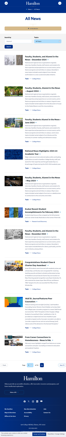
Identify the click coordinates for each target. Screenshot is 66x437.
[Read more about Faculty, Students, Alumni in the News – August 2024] (14, 91)
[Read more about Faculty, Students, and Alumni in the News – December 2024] (14, 60)
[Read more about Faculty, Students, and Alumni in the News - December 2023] (14, 234)
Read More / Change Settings (56, 434)
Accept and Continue (39, 434)
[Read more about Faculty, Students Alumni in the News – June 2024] (14, 123)
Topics (36, 37)
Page (23, 365)
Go (42, 365)
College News (36, 79)
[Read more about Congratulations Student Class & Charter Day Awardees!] (14, 266)
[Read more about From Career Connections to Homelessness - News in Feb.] (14, 341)
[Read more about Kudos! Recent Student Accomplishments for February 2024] (14, 212)
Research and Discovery (39, 221)
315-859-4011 (33, 428)
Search (9, 47)
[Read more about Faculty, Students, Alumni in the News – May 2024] (14, 181)
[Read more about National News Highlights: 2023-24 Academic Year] (14, 154)
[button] (6, 3)
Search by (8, 37)
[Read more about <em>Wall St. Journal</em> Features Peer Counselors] (14, 302)
